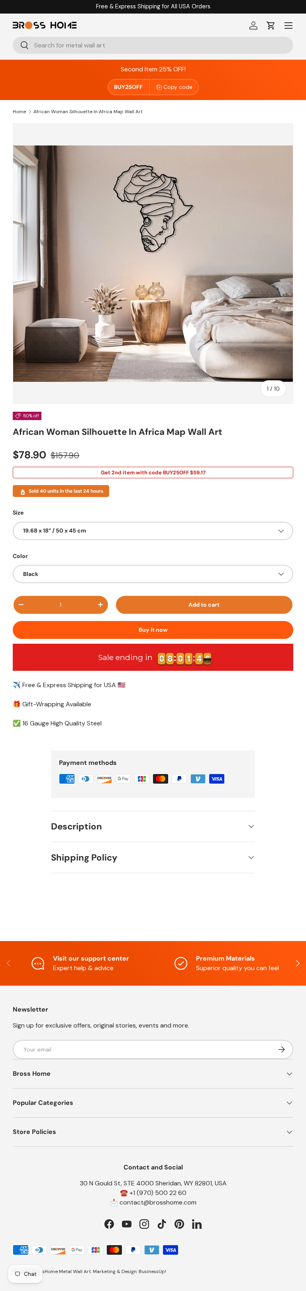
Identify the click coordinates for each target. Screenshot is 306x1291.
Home (19, 111)
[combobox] (153, 45)
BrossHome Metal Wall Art (61, 1271)
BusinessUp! (152, 1271)
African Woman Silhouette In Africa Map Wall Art (88, 111)
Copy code (177, 86)
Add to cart (204, 604)
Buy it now (153, 629)
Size (18, 512)
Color (20, 556)
